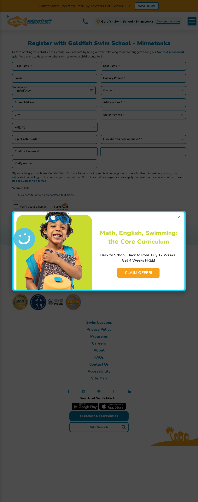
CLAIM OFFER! (138, 272)
